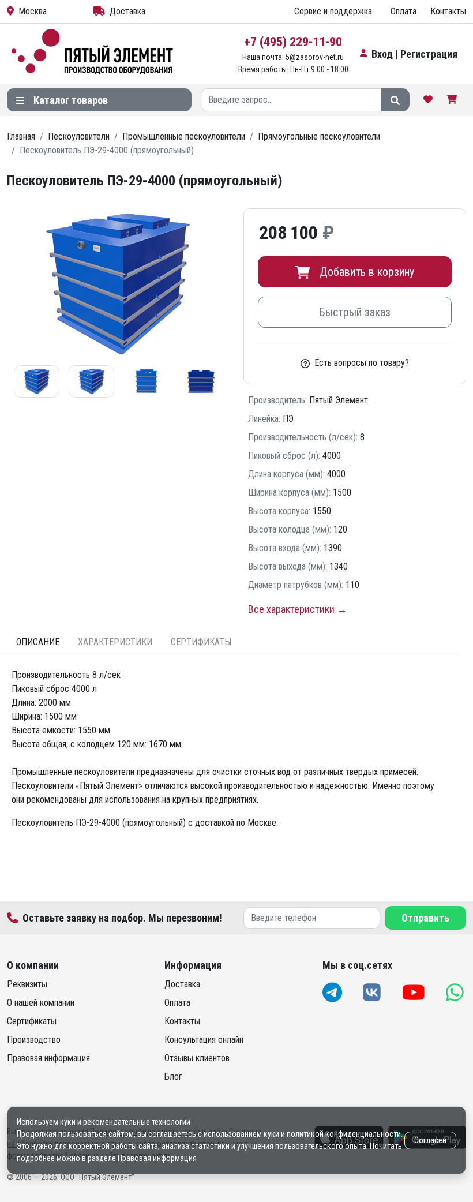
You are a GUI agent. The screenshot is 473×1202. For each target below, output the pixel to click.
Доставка (127, 11)
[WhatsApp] (456, 992)
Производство (34, 1039)
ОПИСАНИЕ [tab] (37, 641)
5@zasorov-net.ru (315, 57)
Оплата (403, 11)
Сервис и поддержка (333, 11)
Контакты (448, 11)
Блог (173, 1076)
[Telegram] (333, 992)
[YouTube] (414, 992)
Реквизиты (27, 984)
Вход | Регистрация (414, 54)
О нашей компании (40, 1002)
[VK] (373, 992)
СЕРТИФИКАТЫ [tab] (201, 641)
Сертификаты (32, 1021)
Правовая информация (48, 1058)
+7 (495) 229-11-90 (293, 42)
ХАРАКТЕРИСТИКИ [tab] (115, 641)
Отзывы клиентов (197, 1058)
